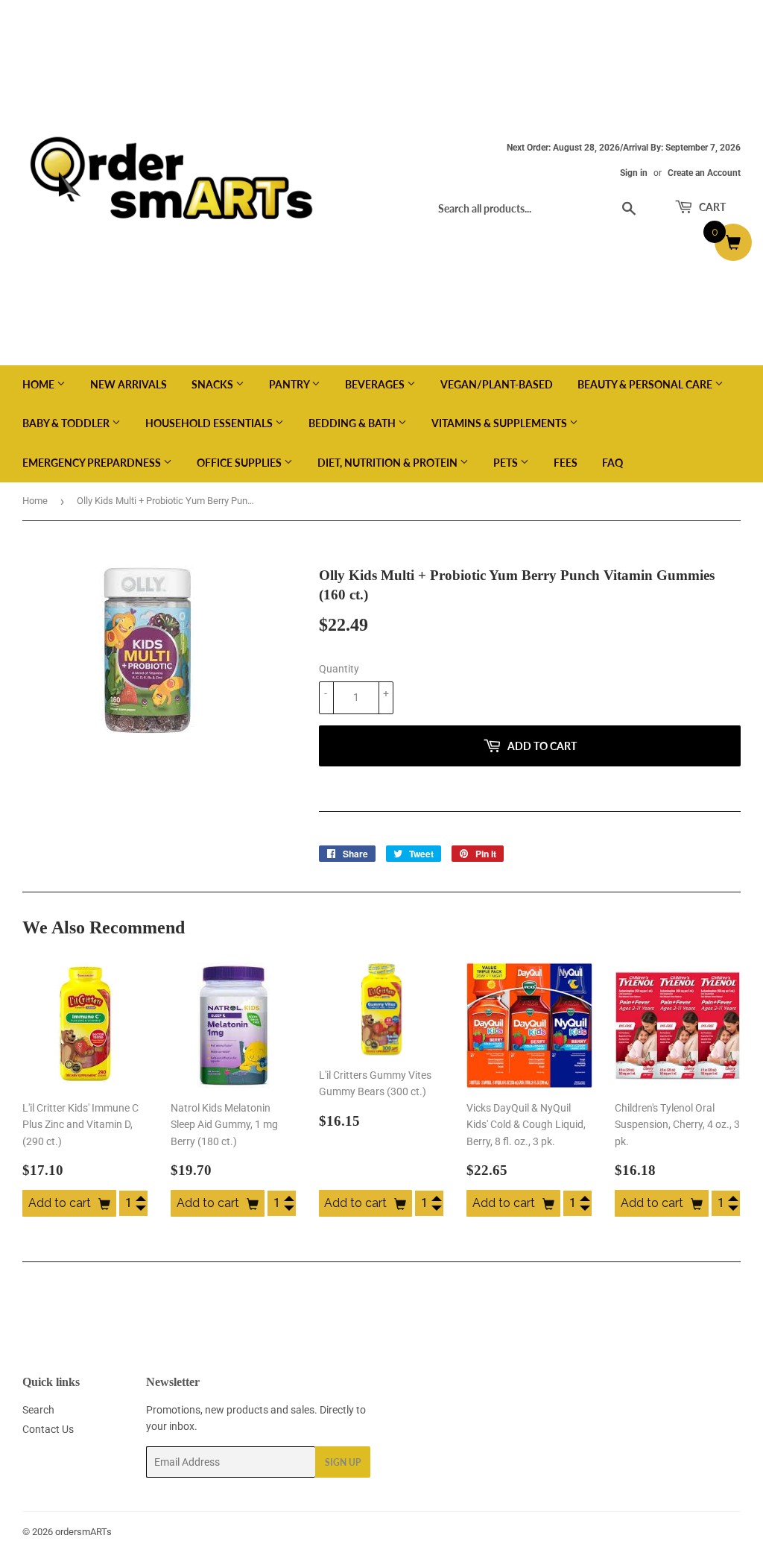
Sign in (634, 173)
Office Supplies (240, 462)
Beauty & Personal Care (646, 384)
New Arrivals (128, 384)
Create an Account (704, 173)
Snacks (213, 384)
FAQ (612, 462)
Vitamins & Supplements (500, 423)
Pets (506, 462)
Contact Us (48, 1429)
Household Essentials (210, 423)
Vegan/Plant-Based (496, 384)
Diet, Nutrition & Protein (388, 462)
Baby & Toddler (67, 423)
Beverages (376, 384)
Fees (565, 462)
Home (39, 384)
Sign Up (343, 1462)
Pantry (290, 384)
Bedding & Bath (353, 423)
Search (38, 1410)
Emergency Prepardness (92, 462)
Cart (711, 207)
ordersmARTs (83, 1531)
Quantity (339, 669)
